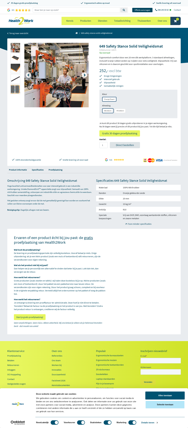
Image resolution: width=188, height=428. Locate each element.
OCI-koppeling (14, 374)
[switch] (81, 422)
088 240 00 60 (163, 10)
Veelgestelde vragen (16, 383)
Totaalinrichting (122, 20)
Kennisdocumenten (61, 385)
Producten (85, 20)
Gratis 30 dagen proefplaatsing (119, 133)
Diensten (102, 20)
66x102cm (107, 111)
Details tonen (147, 422)
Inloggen (11, 369)
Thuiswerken (144, 20)
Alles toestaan (165, 395)
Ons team (56, 360)
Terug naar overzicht (18, 33)
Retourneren (13, 365)
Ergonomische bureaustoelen (109, 355)
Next (84, 75)
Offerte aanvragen (142, 10)
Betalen (10, 360)
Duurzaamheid (59, 374)
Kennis (69, 20)
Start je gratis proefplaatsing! (29, 317)
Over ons (162, 20)
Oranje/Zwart (109, 99)
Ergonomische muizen (106, 360)
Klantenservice (15, 351)
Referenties (57, 355)
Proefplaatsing (55, 169)
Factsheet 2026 (58, 380)
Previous (28, 75)
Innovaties (56, 369)
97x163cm (120, 111)
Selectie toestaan (165, 404)
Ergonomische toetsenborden (110, 364)
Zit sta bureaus (103, 369)
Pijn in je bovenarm (105, 383)
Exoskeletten (102, 374)
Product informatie (18, 169)
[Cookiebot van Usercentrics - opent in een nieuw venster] (18, 423)
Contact (177, 10)
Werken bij (57, 365)
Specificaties (38, 169)
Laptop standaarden (105, 378)
